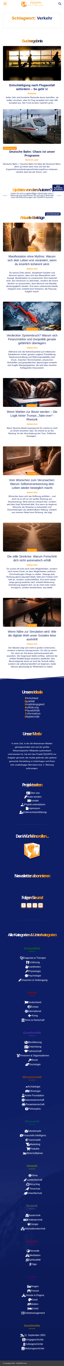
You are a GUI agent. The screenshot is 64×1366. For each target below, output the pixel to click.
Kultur (32, 1276)
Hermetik (32, 250)
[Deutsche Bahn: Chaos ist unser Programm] (32, 126)
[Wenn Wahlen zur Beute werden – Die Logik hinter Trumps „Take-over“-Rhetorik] (32, 392)
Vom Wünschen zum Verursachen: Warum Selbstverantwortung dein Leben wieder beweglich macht (32, 483)
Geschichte (32, 1325)
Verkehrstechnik (10, 148)
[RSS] (29, 905)
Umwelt (32, 1165)
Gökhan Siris (32, 269)
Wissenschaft (32, 1077)
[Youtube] (40, 905)
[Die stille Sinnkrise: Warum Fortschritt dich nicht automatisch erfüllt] (32, 537)
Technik (32, 1205)
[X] (35, 905)
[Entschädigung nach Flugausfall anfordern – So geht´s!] (32, 63)
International (32, 405)
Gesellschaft (32, 1032)
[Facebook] (23, 905)
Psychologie (32, 473)
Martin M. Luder (32, 160)
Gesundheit (32, 948)
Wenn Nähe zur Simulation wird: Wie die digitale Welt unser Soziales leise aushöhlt (32, 635)
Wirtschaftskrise (32, 329)
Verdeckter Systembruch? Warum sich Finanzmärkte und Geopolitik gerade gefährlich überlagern (32, 339)
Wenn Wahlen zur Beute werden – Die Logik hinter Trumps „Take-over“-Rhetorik (32, 415)
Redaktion (32, 93)
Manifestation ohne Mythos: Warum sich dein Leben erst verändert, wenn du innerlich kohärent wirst (32, 260)
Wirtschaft (32, 1121)
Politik (32, 992)
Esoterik (32, 1241)
